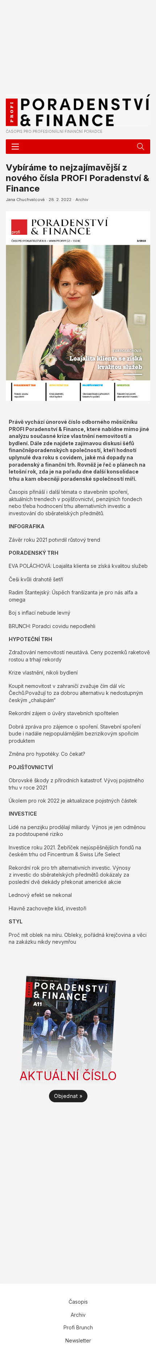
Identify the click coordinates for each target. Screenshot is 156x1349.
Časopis (78, 1302)
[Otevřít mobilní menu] (15, 146)
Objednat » (68, 1096)
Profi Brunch (78, 1327)
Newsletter (78, 1340)
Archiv (81, 199)
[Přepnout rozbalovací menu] (140, 146)
